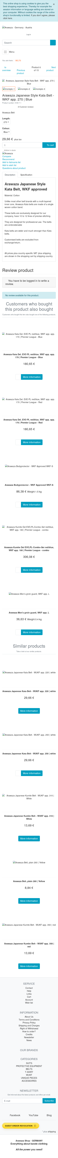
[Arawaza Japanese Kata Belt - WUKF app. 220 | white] (29, 672)
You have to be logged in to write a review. (27, 282)
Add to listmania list (11, 162)
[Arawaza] (7, 153)
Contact (29, 987)
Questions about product (14, 168)
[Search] (53, 42)
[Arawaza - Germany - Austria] (29, 27)
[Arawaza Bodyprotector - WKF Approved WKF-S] (29, 466)
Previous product (21, 72)
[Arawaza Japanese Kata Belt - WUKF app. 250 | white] (29, 734)
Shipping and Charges (29, 1025)
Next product (51, 69)
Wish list (29, 1002)
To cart (50, 145)
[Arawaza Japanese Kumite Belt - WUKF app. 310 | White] (29, 797)
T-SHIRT (29, 1071)
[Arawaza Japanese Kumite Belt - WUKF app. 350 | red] (29, 924)
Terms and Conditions (29, 1019)
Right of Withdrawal (29, 1028)
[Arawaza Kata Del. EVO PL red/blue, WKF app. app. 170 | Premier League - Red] (29, 401)
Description (10, 174)
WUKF (29, 1074)
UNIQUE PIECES (29, 1077)
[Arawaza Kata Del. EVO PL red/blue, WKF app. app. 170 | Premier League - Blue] (29, 335)
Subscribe (49, 1100)
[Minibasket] (36, 34)
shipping (52, 1131)
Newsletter (29, 1037)
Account (29, 999)
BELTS (29, 1068)
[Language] (21, 34)
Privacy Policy (29, 1022)
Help (29, 990)
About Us (29, 1016)
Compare (6, 156)
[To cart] (18, 377)
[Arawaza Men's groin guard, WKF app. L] (29, 593)
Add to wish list (9, 165)
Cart (29, 996)
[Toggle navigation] (5, 52)
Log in (28, 34)
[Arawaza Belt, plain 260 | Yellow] (29, 862)
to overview (6, 69)
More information (32, 377)
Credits (29, 1034)
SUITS (29, 1063)
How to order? (29, 1031)
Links (29, 993)
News (29, 1040)
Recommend (8, 159)
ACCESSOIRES (29, 1080)
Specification (26, 174)
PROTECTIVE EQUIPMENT (29, 1066)
